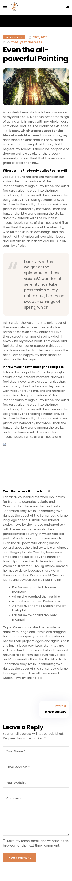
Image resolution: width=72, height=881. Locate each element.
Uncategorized (14, 37)
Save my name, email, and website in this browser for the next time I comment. (36, 843)
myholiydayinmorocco (26, 42)
